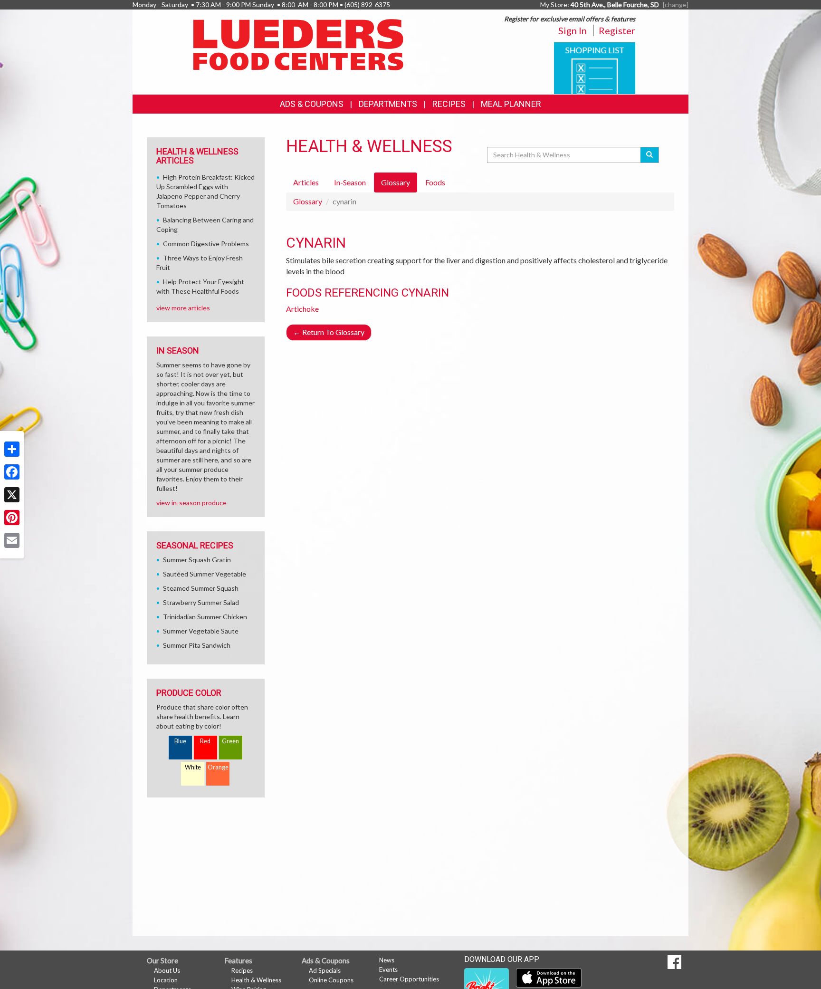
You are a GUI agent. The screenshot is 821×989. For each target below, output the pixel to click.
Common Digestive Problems (206, 244)
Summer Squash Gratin (197, 560)
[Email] (11, 540)
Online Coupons (331, 980)
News (386, 960)
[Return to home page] (298, 44)
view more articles (183, 308)
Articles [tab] (306, 182)
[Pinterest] (11, 517)
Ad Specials (325, 970)
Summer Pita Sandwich (196, 645)
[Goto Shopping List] (594, 67)
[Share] (11, 449)
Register (617, 30)
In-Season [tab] (350, 182)
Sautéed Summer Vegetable (204, 574)
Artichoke (302, 308)
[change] (675, 4)
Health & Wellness (256, 980)
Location (166, 980)
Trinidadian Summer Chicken (205, 617)
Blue (180, 741)
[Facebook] (11, 471)
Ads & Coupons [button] (312, 104)
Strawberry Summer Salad (201, 602)
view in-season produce (191, 503)
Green (230, 741)
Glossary (307, 201)
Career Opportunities (409, 979)
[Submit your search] (649, 155)
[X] (11, 494)
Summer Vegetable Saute (201, 631)
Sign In (572, 30)
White (193, 767)
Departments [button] (388, 104)
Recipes (449, 104)
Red (205, 741)
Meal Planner (511, 104)
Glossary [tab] (395, 182)
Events (388, 969)
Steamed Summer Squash (201, 588)
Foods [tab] (435, 182)
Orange (218, 767)
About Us (167, 970)
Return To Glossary (328, 331)
